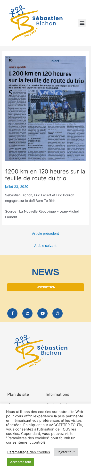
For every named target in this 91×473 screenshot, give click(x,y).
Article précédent (45, 233)
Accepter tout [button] (20, 462)
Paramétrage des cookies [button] (28, 452)
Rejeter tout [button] (66, 452)
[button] (82, 23)
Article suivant (45, 246)
